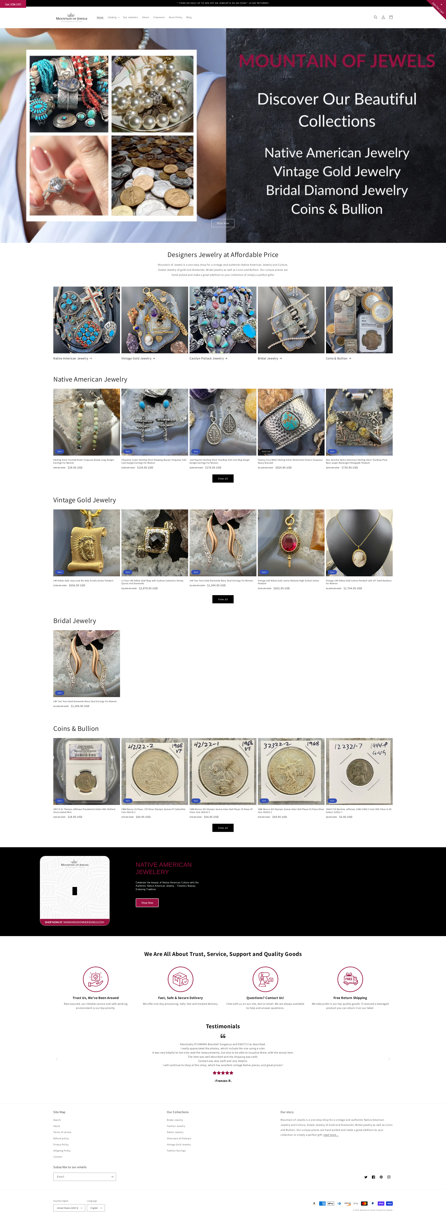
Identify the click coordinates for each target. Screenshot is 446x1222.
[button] (260, 25)
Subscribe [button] (223, 80)
